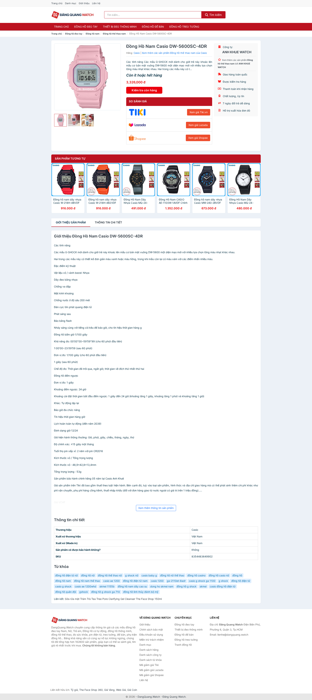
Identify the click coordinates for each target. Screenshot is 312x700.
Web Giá (121, 689)
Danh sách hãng (149, 649)
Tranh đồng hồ (183, 644)
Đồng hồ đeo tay (86, 26)
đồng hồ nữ (88, 575)
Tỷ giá (74, 689)
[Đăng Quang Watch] (69, 620)
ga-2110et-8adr (176, 580)
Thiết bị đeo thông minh (119, 26)
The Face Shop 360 (91, 689)
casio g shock (63, 586)
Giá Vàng (109, 689)
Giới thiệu (84, 3)
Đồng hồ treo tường (184, 26)
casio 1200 (157, 580)
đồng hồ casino (196, 575)
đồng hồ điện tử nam (135, 580)
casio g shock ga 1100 (202, 580)
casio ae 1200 (111, 580)
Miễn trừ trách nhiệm (151, 639)
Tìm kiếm (215, 15)
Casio (137, 52)
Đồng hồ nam (92, 33)
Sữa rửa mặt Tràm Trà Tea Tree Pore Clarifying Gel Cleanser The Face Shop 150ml (113, 598)
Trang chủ (56, 3)
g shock (223, 580)
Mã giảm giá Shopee (151, 675)
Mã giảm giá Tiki (149, 664)
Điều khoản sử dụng (151, 634)
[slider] (60, 120)
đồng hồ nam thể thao (87, 580)
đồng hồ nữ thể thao (172, 575)
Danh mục (70, 3)
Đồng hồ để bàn (153, 26)
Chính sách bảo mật (151, 629)
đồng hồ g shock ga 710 (105, 591)
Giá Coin (132, 689)
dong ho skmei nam (161, 586)
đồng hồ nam (63, 580)
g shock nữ (131, 575)
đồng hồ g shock (186, 586)
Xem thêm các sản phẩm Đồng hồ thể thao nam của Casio (174, 52)
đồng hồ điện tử (240, 580)
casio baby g (149, 575)
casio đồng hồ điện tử (222, 586)
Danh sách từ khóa (150, 659)
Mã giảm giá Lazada (151, 669)
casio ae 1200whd (85, 586)
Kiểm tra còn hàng (144, 90)
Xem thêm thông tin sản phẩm (156, 507)
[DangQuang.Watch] (72, 14)
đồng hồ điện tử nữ (66, 575)
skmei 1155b (106, 586)
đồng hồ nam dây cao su (132, 586)
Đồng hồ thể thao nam (114, 33)
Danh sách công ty (150, 654)
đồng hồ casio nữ (219, 575)
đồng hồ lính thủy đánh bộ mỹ (140, 591)
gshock (83, 591)
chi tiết (108, 222)
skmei (203, 586)
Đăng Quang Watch (174, 696)
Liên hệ (96, 3)
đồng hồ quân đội (65, 591)
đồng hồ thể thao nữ (110, 575)
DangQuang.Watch (149, 696)
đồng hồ (237, 575)
